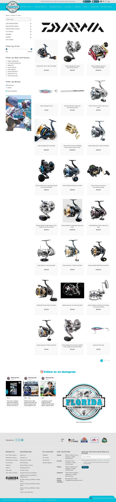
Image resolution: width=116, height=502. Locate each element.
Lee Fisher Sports (26, 6)
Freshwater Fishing (55, 6)
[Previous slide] (5, 391)
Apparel (77, 6)
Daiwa (19, 15)
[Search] (103, 1)
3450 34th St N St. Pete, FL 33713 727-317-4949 (70, 462)
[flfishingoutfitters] (8, 378)
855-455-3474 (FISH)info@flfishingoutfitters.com (74, 479)
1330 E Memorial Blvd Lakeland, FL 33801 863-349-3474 (71, 474)
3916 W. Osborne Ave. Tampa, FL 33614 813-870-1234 (71, 456)
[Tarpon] (95, 440)
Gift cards (9, 39)
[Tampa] (74, 440)
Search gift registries (26, 492)
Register (45, 455)
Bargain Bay (95, 6)
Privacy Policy (24, 470)
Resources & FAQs (25, 460)
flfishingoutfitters (16, 377)
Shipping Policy (25, 467)
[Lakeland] (104, 440)
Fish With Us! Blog (106, 6)
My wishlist (46, 460)
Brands (13, 15)
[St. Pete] (84, 440)
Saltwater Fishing (40, 6)
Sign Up (85, 467)
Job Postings (24, 462)
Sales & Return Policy (26, 465)
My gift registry (47, 462)
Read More (18, 116)
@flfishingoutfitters (84, 422)
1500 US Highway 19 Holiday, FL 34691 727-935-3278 (71, 468)
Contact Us (23, 457)
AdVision (42, 500)
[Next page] (109, 360)
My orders (46, 457)
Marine (85, 6)
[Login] (101, 2)
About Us (23, 455)
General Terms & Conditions (28, 473)
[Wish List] (106, 1)
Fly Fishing (68, 6)
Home (7, 15)
